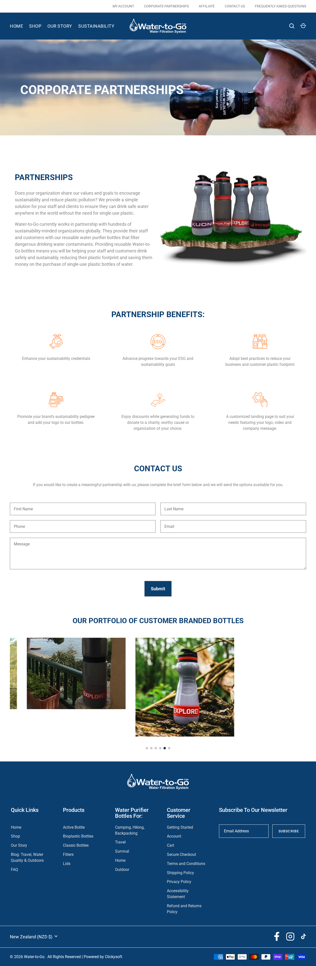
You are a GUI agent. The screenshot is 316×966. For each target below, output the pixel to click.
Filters (68, 854)
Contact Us (235, 6)
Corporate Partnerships (166, 6)
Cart (170, 845)
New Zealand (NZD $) (31, 936)
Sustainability (96, 26)
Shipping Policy (180, 872)
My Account (123, 6)
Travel (120, 842)
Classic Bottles (76, 845)
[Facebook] (276, 936)
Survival (122, 851)
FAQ (14, 869)
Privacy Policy (179, 881)
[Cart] (303, 26)
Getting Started (180, 827)
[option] (232, 220)
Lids (66, 863)
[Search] (291, 26)
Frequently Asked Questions (280, 6)
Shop (35, 26)
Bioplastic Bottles (78, 836)
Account (174, 836)
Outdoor (122, 869)
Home (16, 26)
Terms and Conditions (186, 863)
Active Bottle (74, 827)
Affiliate (207, 6)
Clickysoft (113, 956)
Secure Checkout (181, 854)
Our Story (59, 26)
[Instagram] (290, 936)
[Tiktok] (303, 936)
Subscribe (288, 831)
